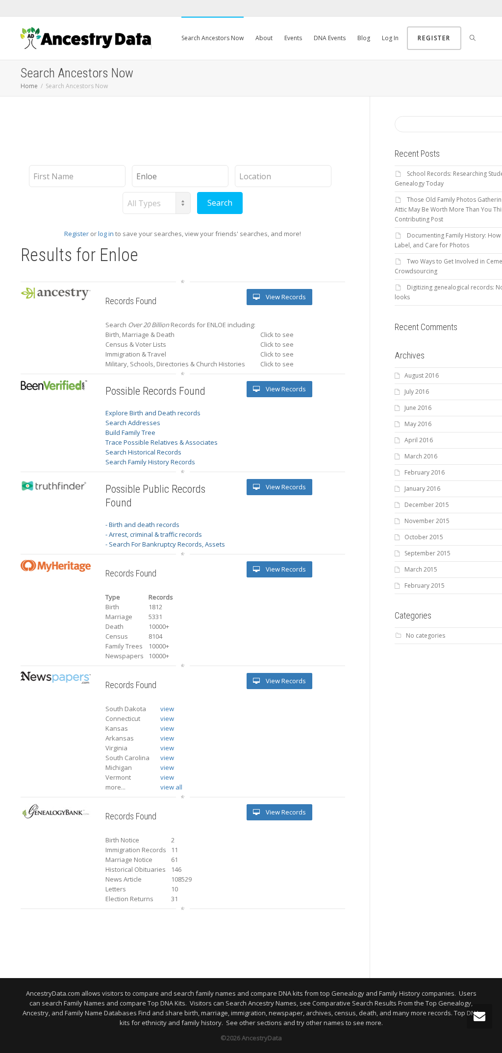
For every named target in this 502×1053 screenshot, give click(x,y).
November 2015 (427, 521)
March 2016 (420, 456)
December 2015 (426, 505)
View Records (285, 296)
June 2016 (417, 408)
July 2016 (416, 391)
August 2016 (421, 375)
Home (29, 86)
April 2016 (418, 440)
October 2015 (423, 537)
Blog (363, 38)
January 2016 (422, 488)
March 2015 (420, 569)
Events (293, 38)
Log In (390, 38)
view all (171, 787)
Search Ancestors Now (212, 38)
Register (434, 38)
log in (106, 233)
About (264, 38)
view (167, 708)
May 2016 (417, 424)
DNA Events (330, 38)
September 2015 (427, 553)
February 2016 (424, 472)
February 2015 (424, 585)
